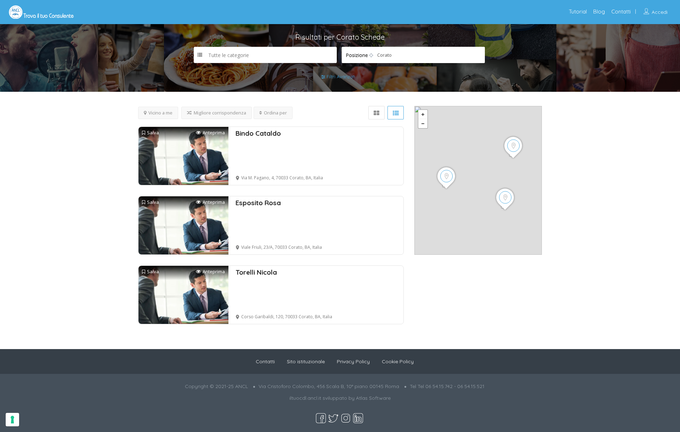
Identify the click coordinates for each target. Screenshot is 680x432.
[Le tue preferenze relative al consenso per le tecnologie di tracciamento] (12, 419)
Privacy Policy (353, 361)
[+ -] (478, 180)
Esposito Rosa (258, 202)
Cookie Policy (398, 361)
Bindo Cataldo (258, 133)
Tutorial (578, 11)
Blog (599, 11)
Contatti (621, 11)
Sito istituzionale (306, 361)
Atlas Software (373, 398)
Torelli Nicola (256, 272)
